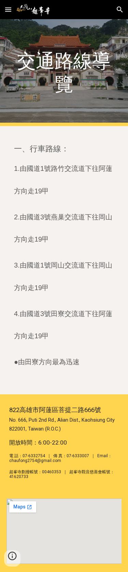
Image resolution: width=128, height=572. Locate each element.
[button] (8, 9)
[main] (64, 72)
